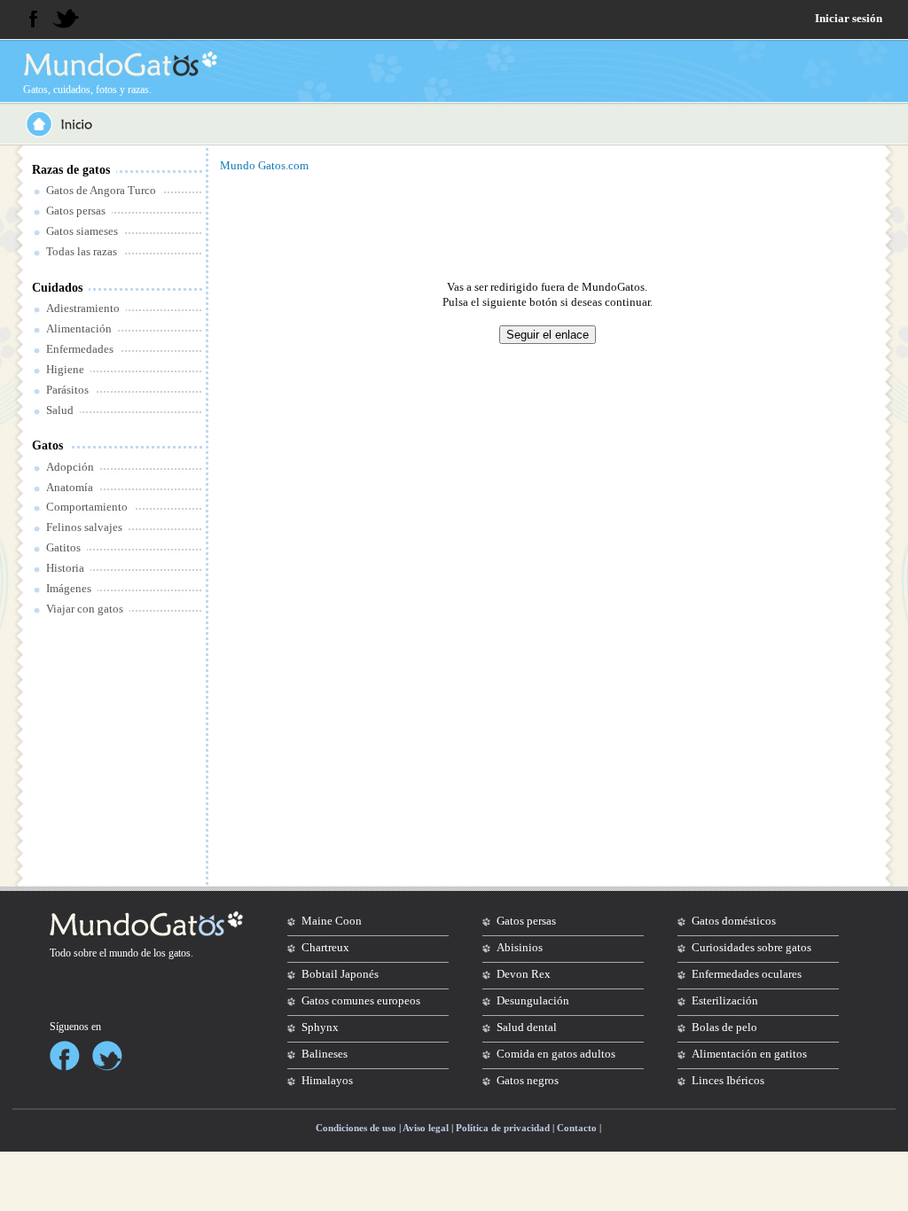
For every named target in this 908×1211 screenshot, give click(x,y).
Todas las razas (81, 251)
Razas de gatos (71, 169)
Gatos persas (76, 210)
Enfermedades (80, 348)
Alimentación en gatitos (749, 1053)
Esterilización (725, 1000)
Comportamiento (87, 506)
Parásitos (67, 389)
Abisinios (520, 947)
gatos (179, 953)
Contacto (577, 1127)
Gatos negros (528, 1080)
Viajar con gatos (84, 608)
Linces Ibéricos (728, 1080)
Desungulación (533, 1000)
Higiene (65, 369)
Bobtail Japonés (340, 974)
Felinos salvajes (84, 527)
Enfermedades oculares (747, 974)
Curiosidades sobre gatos (751, 947)
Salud (60, 410)
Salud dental (527, 1027)
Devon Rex (524, 974)
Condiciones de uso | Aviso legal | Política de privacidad (433, 1127)
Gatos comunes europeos (360, 1000)
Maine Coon (331, 920)
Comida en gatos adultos (556, 1053)
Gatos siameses (82, 231)
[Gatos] (118, 64)
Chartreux (325, 947)
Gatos (47, 445)
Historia (65, 567)
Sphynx (320, 1027)
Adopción (70, 466)
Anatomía (69, 487)
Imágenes (68, 588)
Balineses (324, 1053)
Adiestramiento (83, 308)
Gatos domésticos (734, 920)
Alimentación (79, 328)
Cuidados (57, 287)
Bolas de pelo (724, 1027)
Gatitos (63, 547)
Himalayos (327, 1080)
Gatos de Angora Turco (101, 190)
